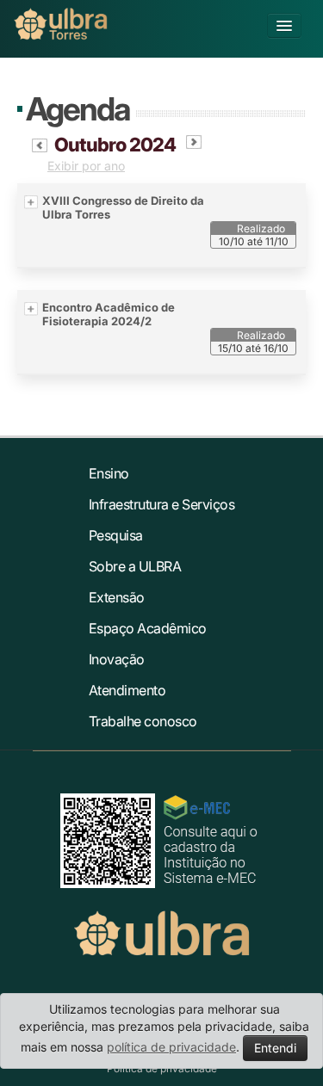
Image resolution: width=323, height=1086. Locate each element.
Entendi (275, 1047)
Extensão (117, 597)
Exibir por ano (86, 165)
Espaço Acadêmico (148, 628)
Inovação (117, 659)
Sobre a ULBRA (135, 566)
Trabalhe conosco (143, 721)
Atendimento (127, 690)
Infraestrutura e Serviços (162, 504)
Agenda (77, 108)
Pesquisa (116, 535)
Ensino (109, 473)
